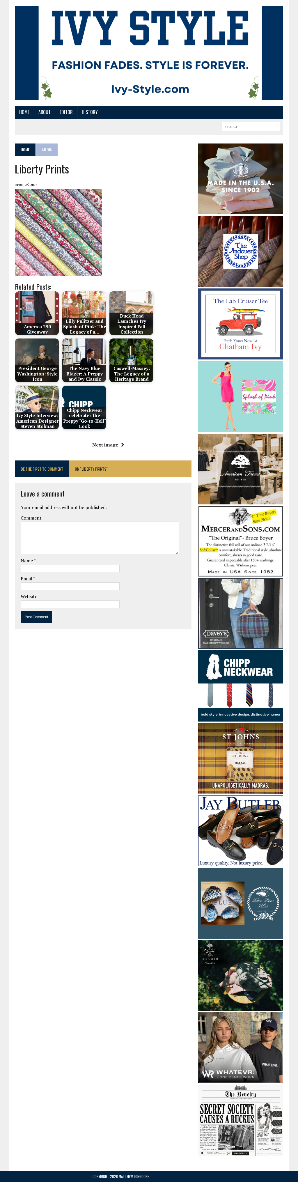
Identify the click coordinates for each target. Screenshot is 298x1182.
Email (27, 578)
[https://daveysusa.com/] (240, 644)
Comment (31, 518)
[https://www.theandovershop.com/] (240, 283)
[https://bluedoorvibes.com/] (240, 935)
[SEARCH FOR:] (251, 126)
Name (27, 560)
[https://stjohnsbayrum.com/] (240, 790)
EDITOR (66, 112)
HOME (24, 112)
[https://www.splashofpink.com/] (240, 428)
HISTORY (90, 112)
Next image (105, 445)
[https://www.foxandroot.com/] (240, 1007)
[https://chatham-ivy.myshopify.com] (240, 355)
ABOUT (44, 112)
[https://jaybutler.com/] (240, 862)
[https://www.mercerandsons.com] (240, 572)
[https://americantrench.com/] (240, 500)
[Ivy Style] (149, 53)
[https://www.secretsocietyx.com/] (240, 1152)
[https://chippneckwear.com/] (240, 717)
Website (29, 596)
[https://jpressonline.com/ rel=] (240, 210)
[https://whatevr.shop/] (240, 1079)
